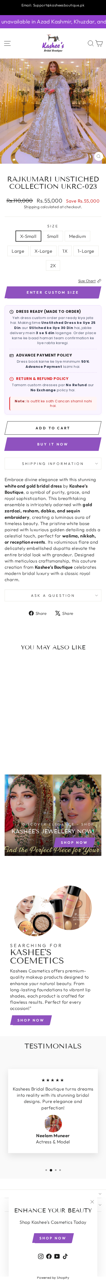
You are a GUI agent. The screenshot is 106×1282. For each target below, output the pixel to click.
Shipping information (53, 463)
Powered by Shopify (53, 1277)
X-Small (28, 236)
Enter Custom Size (53, 292)
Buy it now (52, 444)
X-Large (43, 251)
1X (65, 251)
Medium (77, 236)
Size (53, 226)
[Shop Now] (53, 815)
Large (18, 251)
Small (53, 236)
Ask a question (53, 595)
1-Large (86, 251)
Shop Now (31, 1020)
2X (53, 265)
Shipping (31, 206)
